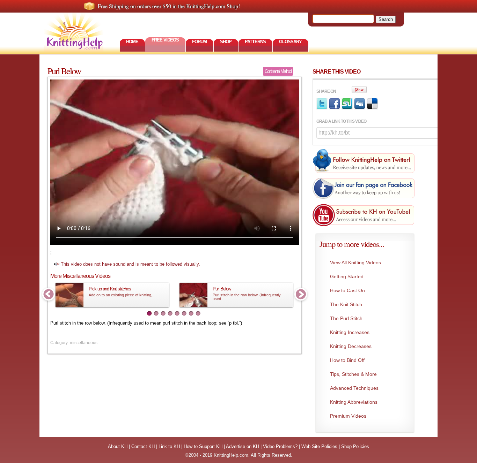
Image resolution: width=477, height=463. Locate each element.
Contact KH (143, 446)
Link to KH (169, 446)
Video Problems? (280, 446)
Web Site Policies (319, 446)
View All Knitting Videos (355, 262)
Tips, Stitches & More (353, 374)
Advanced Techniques (354, 388)
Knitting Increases (349, 332)
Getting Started (347, 276)
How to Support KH (203, 446)
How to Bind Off (347, 360)
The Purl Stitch (346, 318)
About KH (117, 446)
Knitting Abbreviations (353, 402)
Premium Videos (348, 416)
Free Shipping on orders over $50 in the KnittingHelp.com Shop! (169, 5)
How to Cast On (347, 290)
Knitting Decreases (351, 346)
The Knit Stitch (346, 304)
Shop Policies (355, 446)
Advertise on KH (242, 446)
